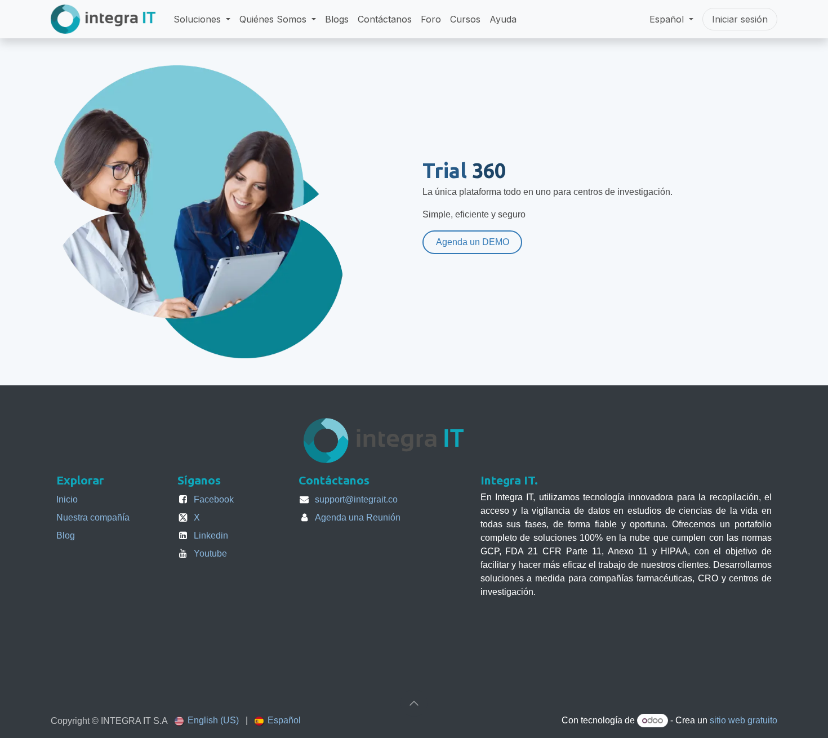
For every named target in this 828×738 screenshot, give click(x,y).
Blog (65, 535)
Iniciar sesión (740, 19)
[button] (414, 703)
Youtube (210, 553)
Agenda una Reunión (357, 517)
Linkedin (211, 535)
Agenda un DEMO (472, 242)
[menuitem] (202, 19)
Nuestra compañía (93, 517)
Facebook (214, 499)
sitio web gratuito (743, 720)
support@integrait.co (356, 499)
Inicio (67, 499)
